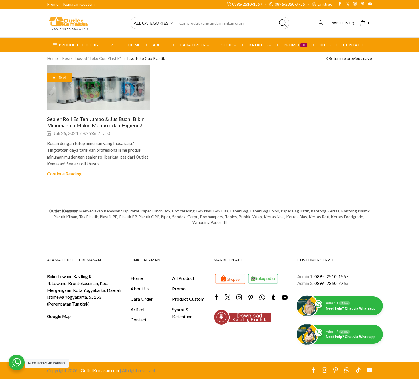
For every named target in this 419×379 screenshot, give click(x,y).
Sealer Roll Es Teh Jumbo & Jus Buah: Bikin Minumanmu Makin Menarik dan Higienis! (96, 122)
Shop (227, 44)
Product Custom (188, 299)
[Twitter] (347, 4)
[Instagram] (355, 4)
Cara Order (193, 44)
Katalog (258, 44)
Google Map (59, 316)
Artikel (59, 77)
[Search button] (283, 23)
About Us (140, 288)
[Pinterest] (363, 4)
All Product (183, 278)
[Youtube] (370, 4)
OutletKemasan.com (100, 370)
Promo (53, 4)
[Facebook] (340, 4)
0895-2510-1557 (331, 276)
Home (134, 44)
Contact (353, 44)
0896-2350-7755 (331, 283)
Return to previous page (350, 58)
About (160, 44)
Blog (325, 44)
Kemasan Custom (79, 4)
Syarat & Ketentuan (182, 313)
